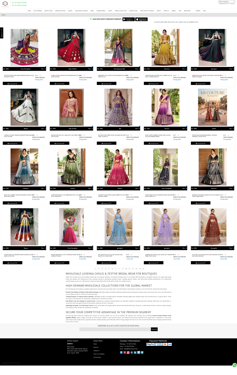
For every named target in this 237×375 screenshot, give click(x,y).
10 (126, 268)
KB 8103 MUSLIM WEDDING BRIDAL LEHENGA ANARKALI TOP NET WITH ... (204, 135)
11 (129, 268)
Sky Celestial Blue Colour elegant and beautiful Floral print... (110, 255)
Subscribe (154, 329)
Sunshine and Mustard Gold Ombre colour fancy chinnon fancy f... (158, 76)
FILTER (1, 32)
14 (139, 268)
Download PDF (13, 84)
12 (133, 268)
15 (143, 268)
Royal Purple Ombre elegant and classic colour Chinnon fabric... (158, 135)
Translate (232, 3)
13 (136, 268)
